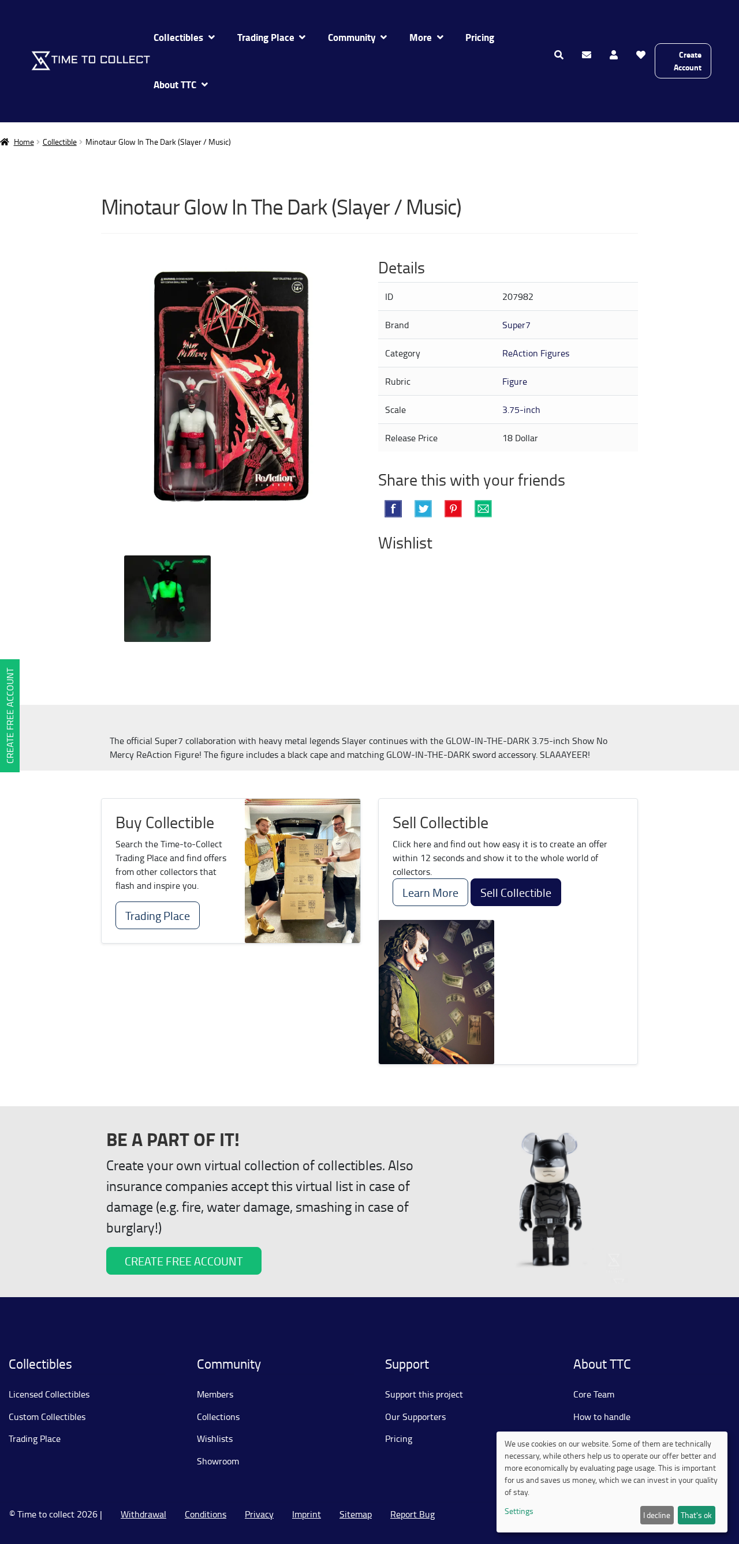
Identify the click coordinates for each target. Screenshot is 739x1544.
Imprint (306, 1514)
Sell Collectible (515, 892)
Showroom (218, 1461)
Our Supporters (415, 1416)
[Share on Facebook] (393, 508)
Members (215, 1394)
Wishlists (215, 1438)
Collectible (60, 141)
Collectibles (178, 37)
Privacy (259, 1514)
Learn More (430, 892)
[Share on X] (423, 508)
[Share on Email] (483, 508)
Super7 (516, 324)
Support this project (424, 1394)
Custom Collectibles (47, 1416)
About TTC (175, 84)
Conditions (205, 1514)
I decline (656, 1514)
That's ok (696, 1514)
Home (24, 141)
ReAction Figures (535, 353)
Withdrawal (143, 1514)
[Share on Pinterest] (453, 508)
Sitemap (355, 1514)
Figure (514, 381)
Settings (519, 1510)
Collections (218, 1416)
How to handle (601, 1416)
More (420, 37)
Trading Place (265, 37)
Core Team (593, 1394)
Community (352, 37)
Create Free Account (9, 716)
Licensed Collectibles (49, 1394)
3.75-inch (521, 409)
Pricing (479, 37)
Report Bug (412, 1514)
